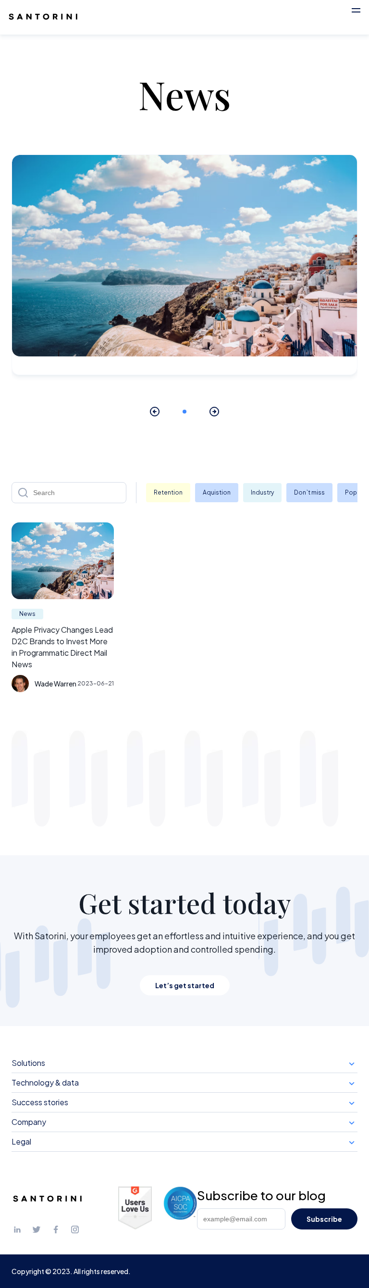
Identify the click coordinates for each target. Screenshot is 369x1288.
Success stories (40, 1102)
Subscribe (324, 1219)
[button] (356, 10)
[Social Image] (17, 1232)
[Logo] (43, 17)
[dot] (184, 412)
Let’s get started (184, 985)
